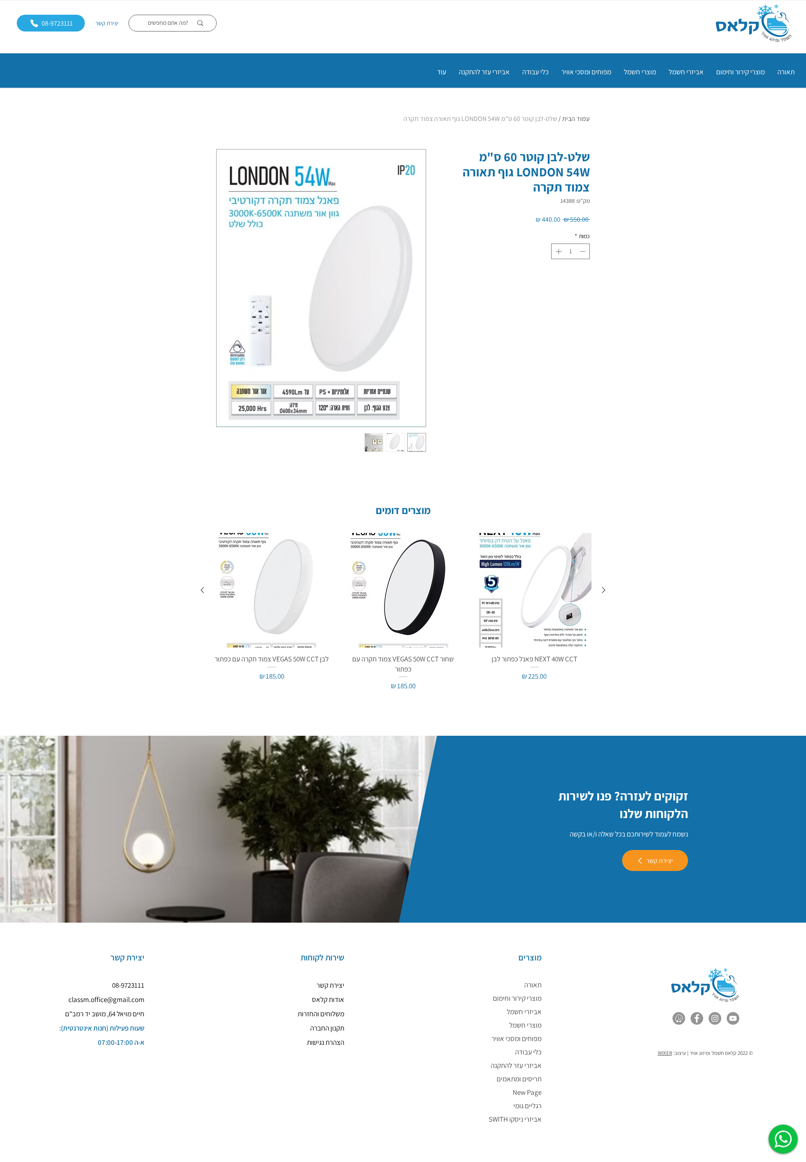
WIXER (665, 1053)
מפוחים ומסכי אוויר (517, 1038)
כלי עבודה (528, 1052)
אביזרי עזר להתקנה (516, 1065)
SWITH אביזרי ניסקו (515, 1119)
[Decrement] (583, 251)
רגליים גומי (527, 1105)
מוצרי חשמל (525, 1025)
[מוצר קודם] (604, 590)
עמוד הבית (576, 118)
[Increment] (557, 251)
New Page (527, 1092)
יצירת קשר (106, 23)
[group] (403, 612)
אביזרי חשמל (524, 1011)
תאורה (533, 984)
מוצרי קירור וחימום (517, 998)
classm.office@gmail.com (106, 999)
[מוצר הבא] (202, 590)
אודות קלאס (328, 999)
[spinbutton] (570, 251)
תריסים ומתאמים (519, 1078)
